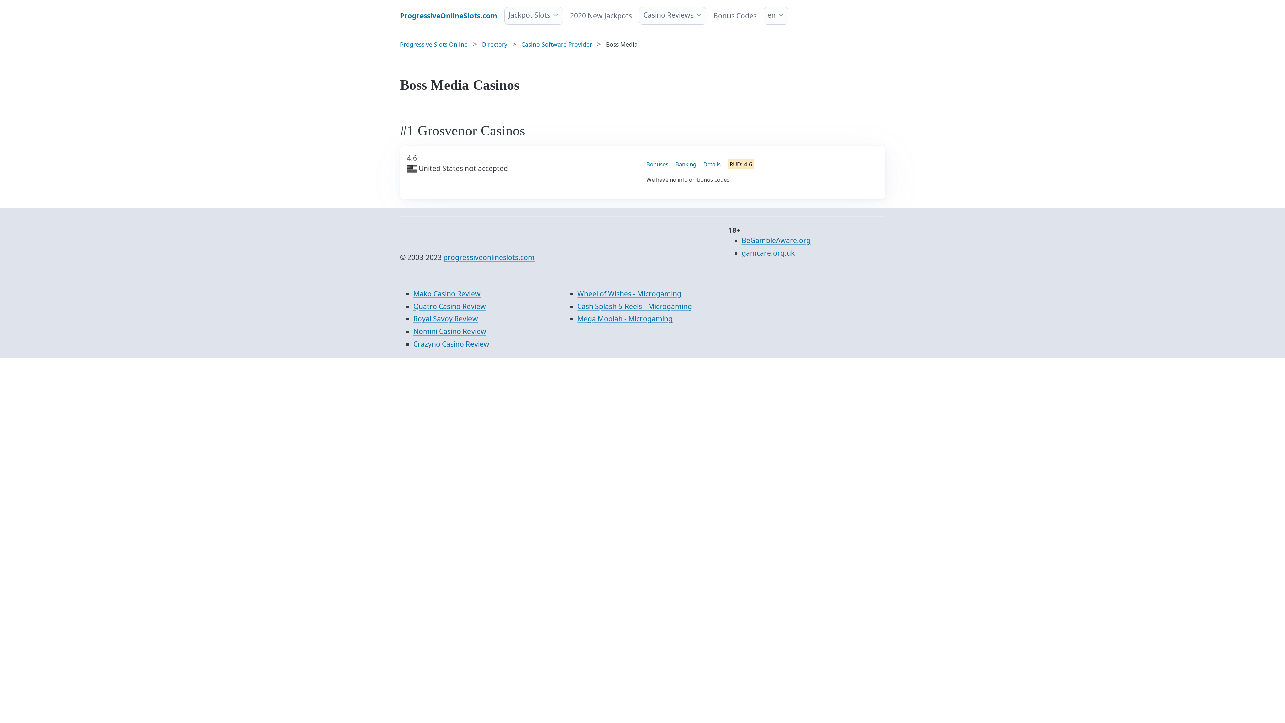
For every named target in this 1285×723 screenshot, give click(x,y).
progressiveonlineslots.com (489, 257)
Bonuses (657, 164)
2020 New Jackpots (601, 15)
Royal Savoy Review (445, 318)
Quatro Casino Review (449, 306)
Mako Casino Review (447, 293)
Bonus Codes (735, 15)
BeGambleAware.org (776, 240)
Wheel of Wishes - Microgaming (629, 293)
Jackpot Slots (529, 15)
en (771, 15)
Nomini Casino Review (449, 331)
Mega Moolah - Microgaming (625, 318)
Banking (685, 164)
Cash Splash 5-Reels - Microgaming (634, 306)
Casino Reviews (668, 15)
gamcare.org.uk (768, 253)
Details (712, 164)
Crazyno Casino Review (451, 344)
